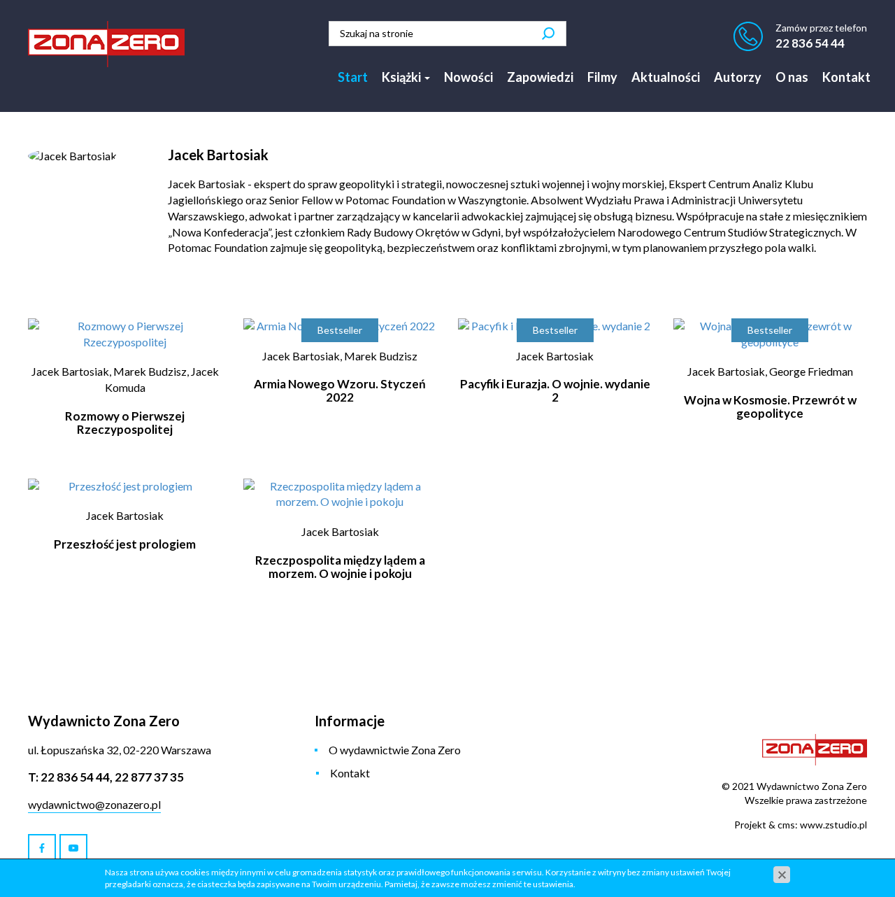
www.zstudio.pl (833, 825)
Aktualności (665, 77)
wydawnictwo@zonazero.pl (94, 804)
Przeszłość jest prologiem (125, 544)
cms (786, 825)
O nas (791, 77)
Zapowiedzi (540, 77)
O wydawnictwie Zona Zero (395, 749)
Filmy (602, 77)
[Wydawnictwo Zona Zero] (106, 44)
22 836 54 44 (810, 43)
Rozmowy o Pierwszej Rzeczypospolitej (125, 423)
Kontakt (846, 77)
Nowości (468, 77)
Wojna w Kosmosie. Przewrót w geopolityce (770, 407)
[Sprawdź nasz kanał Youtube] (73, 848)
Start (353, 77)
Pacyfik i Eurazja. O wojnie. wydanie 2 (555, 390)
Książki (402, 77)
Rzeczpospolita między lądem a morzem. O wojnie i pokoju (340, 567)
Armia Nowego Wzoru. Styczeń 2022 (340, 390)
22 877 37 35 (149, 777)
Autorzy (737, 77)
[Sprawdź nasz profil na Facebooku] (42, 848)
